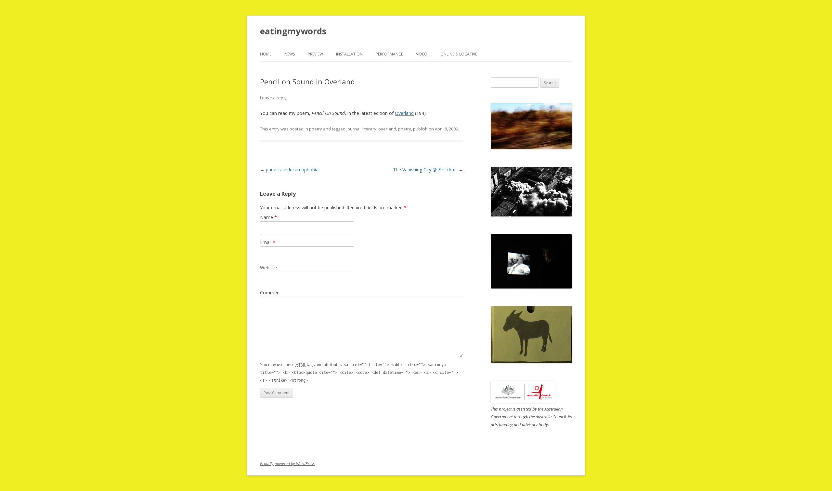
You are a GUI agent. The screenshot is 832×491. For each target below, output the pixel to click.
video (421, 54)
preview (315, 54)
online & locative (458, 54)
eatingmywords (293, 31)
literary (369, 129)
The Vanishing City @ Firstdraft (428, 169)
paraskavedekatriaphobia (289, 169)
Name (268, 217)
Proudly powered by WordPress (287, 463)
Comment (270, 292)
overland (387, 129)
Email (267, 242)
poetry (315, 129)
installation (349, 54)
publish (420, 129)
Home (265, 54)
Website (268, 267)
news (289, 54)
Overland (404, 113)
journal (353, 129)
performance (389, 54)
